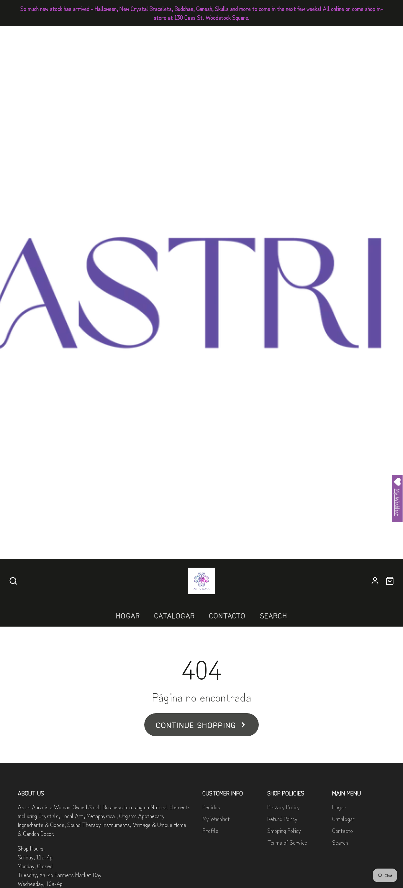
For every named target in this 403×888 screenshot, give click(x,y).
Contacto (227, 615)
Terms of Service (287, 842)
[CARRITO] (389, 580)
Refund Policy (282, 818)
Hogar (128, 615)
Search (273, 615)
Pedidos (211, 807)
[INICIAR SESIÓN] (375, 580)
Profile (210, 830)
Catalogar (174, 615)
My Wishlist (216, 818)
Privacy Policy (283, 807)
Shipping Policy (284, 830)
